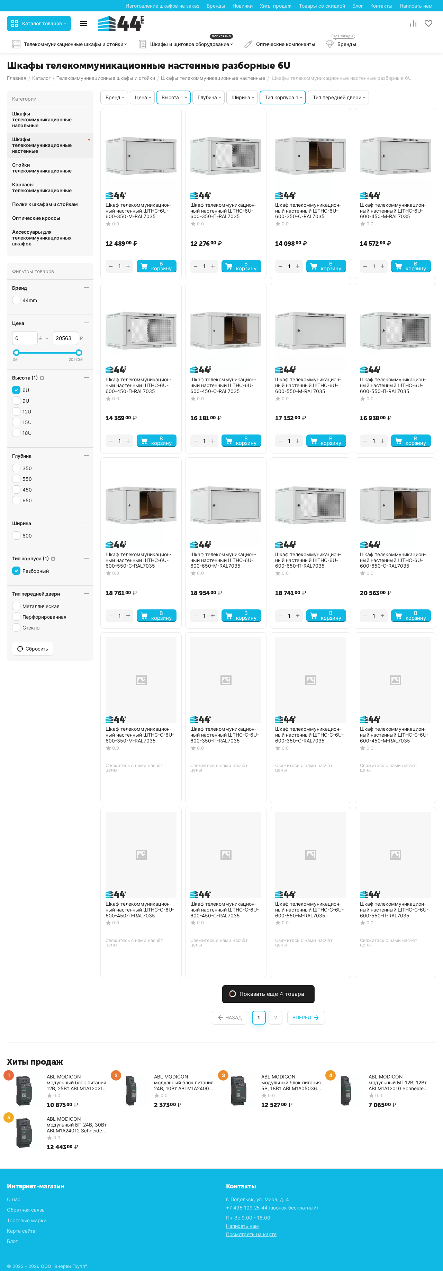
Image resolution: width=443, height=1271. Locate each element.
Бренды (216, 6)
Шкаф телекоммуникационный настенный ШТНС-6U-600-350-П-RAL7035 (223, 210)
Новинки (243, 6)
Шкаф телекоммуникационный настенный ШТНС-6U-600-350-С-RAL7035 (308, 210)
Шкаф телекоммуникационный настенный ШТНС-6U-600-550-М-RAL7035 (308, 385)
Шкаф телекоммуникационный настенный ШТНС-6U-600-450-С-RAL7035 (223, 385)
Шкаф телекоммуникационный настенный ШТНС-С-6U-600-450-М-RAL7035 (394, 735)
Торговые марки (26, 1220)
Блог (357, 6)
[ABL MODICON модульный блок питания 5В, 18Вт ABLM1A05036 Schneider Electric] (239, 1090)
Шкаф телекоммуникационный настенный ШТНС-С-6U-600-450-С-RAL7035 (224, 909)
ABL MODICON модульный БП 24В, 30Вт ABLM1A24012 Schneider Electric (77, 1124)
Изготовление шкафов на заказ (162, 6)
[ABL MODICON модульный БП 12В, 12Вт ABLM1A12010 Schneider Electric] (346, 1090)
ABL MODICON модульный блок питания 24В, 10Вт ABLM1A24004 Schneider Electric (184, 1082)
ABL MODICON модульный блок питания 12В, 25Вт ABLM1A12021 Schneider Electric (76, 1082)
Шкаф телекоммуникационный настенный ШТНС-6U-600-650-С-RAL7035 (393, 560)
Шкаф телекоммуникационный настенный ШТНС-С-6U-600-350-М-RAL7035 (140, 735)
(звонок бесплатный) (272, 1208)
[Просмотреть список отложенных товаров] (428, 23)
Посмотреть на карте (251, 1234)
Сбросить (37, 649)
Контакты (381, 6)
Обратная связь (26, 1210)
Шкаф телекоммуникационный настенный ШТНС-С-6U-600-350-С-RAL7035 (309, 735)
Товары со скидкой (322, 6)
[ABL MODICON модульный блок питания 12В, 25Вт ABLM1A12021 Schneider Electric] (24, 1090)
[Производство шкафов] (121, 23)
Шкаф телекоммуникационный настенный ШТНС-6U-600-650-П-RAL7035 (308, 560)
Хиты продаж (276, 6)
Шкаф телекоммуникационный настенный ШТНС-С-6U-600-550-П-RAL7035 (394, 909)
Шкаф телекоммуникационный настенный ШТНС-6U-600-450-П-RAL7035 (138, 385)
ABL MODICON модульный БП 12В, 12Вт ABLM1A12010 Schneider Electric (398, 1082)
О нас (13, 1199)
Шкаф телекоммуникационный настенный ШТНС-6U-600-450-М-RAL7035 (393, 210)
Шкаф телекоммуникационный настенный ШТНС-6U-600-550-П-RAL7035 (393, 385)
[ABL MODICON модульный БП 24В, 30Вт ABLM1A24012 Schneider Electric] (24, 1133)
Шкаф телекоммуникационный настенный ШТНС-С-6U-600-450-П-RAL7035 (140, 909)
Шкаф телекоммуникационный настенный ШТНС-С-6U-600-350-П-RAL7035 (224, 735)
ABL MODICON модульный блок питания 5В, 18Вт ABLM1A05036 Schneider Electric (291, 1082)
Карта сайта (21, 1231)
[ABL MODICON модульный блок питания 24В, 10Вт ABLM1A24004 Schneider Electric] (131, 1090)
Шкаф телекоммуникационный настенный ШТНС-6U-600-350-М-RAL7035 (138, 210)
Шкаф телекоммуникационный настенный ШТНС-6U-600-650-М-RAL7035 (223, 560)
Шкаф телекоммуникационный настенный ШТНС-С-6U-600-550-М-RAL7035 (309, 909)
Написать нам (416, 6)
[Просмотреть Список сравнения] (413, 23)
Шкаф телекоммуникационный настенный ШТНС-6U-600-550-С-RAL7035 (138, 560)
